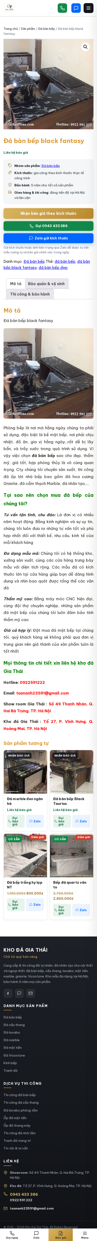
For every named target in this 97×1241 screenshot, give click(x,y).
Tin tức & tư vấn (16, 1148)
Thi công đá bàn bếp (20, 1095)
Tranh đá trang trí (17, 1140)
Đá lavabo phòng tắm (21, 1110)
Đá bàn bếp (46, 29)
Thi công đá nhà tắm (20, 1133)
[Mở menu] (88, 8)
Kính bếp (10, 1063)
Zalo (36, 821)
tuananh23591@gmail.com (32, 1208)
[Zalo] (19, 993)
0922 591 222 (21, 1200)
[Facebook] (8, 993)
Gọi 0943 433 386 (51, 226)
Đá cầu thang (14, 1025)
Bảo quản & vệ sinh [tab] (46, 283)
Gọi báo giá (15, 821)
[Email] (30, 993)
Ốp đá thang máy (17, 1125)
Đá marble (12, 1040)
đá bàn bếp (65, 261)
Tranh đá (10, 1070)
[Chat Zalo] (76, 8)
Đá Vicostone (14, 1055)
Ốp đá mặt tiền (15, 1118)
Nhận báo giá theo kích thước (48, 213)
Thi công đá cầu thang (21, 1102)
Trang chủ (11, 29)
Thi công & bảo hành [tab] (30, 294)
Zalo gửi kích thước (51, 238)
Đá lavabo (12, 1032)
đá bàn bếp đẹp (53, 267)
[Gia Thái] (9, 8)
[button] (85, 47)
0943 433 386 (24, 1194)
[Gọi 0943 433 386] (62, 8)
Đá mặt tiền (13, 1047)
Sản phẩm (28, 29)
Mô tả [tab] (15, 283)
